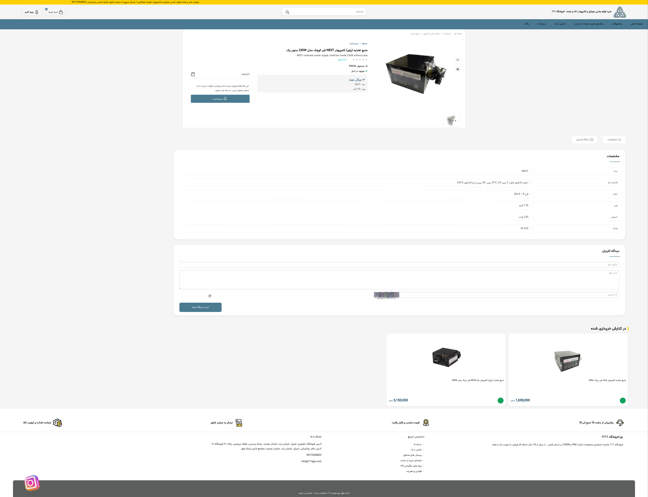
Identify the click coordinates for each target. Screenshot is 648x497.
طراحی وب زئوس (305, 493)
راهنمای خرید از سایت (411, 460)
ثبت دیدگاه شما (200, 307)
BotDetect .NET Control (386, 298)
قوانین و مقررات (414, 471)
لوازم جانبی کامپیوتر (432, 33)
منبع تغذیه (416, 33)
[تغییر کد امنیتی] (209, 296)
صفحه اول (458, 33)
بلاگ (526, 24)
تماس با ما (560, 24)
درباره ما (542, 24)
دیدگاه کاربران (583, 139)
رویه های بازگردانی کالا (411, 466)
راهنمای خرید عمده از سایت (588, 24)
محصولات (617, 24)
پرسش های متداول (412, 455)
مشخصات (612, 139)
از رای (342, 59)
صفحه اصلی (637, 24)
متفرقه (364, 43)
